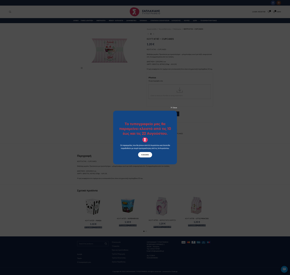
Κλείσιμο (145, 155)
